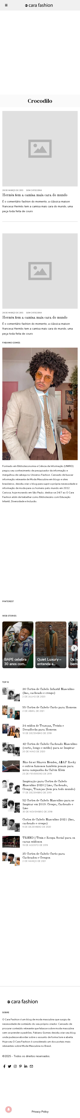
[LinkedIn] (25, 1066)
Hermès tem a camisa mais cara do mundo (34, 195)
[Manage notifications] (8, 1109)
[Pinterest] (20, 1066)
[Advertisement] (40, 40)
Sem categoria (34, 190)
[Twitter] (9, 1066)
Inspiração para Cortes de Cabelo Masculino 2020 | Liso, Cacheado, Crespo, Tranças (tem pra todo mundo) (49, 785)
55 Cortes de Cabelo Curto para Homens (50, 707)
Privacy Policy (40, 1111)
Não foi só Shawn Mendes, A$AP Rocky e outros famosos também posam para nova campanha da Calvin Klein (49, 766)
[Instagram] (15, 1066)
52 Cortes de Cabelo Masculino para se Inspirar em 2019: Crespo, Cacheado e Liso (48, 804)
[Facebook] (4, 1066)
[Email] (31, 1066)
